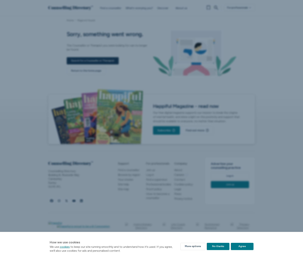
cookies (65, 246)
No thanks (218, 246)
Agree (242, 246)
